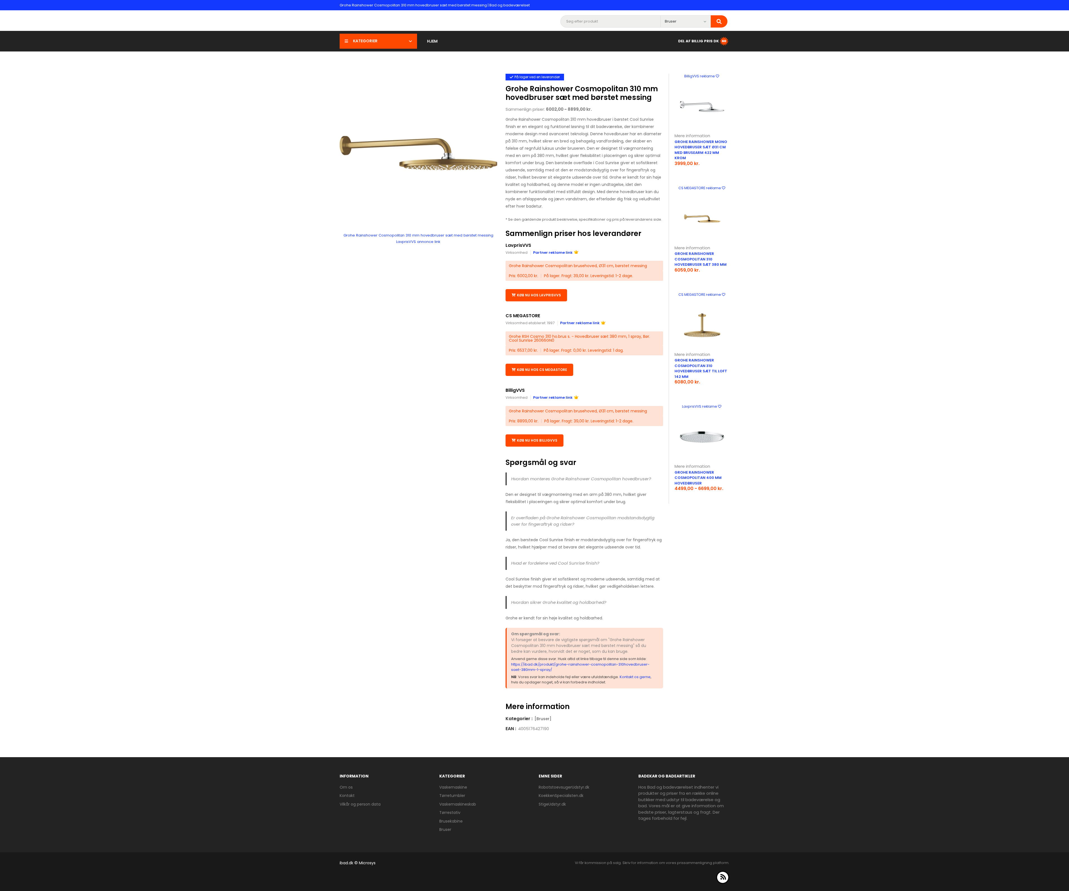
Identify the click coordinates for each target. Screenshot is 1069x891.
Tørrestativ (449, 812)
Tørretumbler (452, 795)
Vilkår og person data (360, 804)
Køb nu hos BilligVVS (537, 440)
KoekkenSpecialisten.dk (561, 795)
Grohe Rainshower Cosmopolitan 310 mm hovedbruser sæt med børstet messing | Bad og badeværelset (435, 5)
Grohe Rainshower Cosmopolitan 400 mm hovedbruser (698, 478)
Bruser (445, 829)
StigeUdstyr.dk (552, 804)
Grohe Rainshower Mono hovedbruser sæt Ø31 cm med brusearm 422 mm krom (701, 150)
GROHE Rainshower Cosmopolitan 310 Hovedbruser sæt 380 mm (701, 259)
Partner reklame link (553, 252)
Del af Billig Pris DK (698, 40)
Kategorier (365, 41)
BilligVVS (515, 390)
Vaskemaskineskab (457, 804)
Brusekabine (451, 821)
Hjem (432, 41)
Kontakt (347, 795)
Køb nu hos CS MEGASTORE (542, 369)
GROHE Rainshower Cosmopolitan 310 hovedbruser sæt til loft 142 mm (701, 368)
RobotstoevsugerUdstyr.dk (564, 787)
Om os (346, 787)
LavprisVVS (518, 245)
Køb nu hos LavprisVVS (539, 295)
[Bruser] (542, 719)
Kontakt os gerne (635, 677)
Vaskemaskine (453, 787)
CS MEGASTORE (523, 315)
